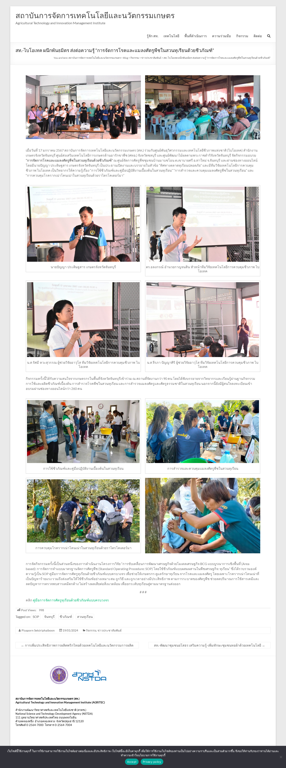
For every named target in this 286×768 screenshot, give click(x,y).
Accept (132, 761)
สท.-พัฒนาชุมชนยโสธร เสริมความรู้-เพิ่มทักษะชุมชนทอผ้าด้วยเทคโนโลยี (209, 645)
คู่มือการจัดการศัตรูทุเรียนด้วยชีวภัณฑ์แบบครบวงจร (71, 600)
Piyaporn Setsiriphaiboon (38, 630)
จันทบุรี (49, 617)
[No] (281, 757)
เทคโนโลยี (171, 36)
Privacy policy (152, 761)
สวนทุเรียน (85, 617)
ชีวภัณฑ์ (66, 617)
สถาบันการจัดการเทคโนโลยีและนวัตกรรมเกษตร (95, 15)
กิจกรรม (242, 36)
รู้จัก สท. (152, 36)
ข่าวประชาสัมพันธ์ (110, 630)
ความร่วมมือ (221, 36)
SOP (36, 617)
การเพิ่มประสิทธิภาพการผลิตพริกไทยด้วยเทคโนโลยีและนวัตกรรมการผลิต (77, 645)
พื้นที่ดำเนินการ (195, 36)
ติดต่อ (258, 36)
